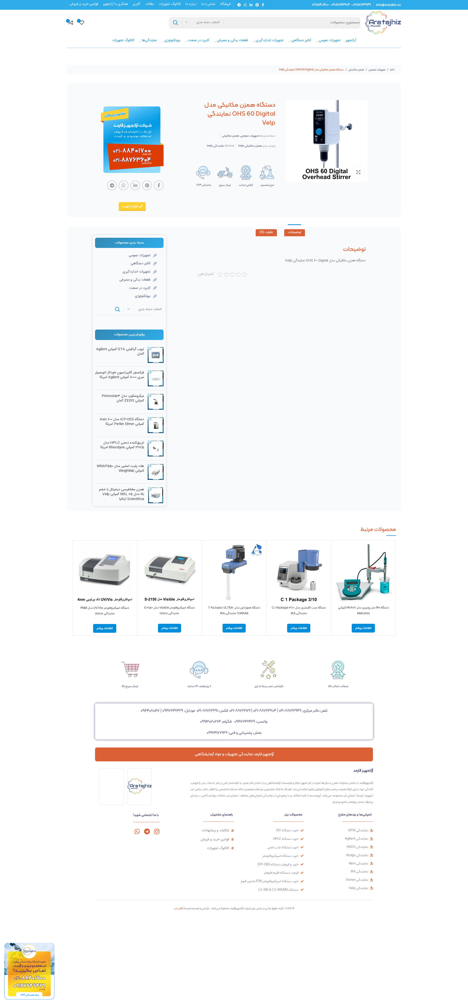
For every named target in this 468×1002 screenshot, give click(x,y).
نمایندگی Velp (215, 145)
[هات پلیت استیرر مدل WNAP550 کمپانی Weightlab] (156, 472)
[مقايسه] (337, 550)
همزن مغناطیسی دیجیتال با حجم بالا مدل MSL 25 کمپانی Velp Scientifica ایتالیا (121, 494)
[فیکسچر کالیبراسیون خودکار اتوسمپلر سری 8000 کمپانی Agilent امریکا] (156, 378)
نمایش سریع (337, 561)
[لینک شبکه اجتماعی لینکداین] (251, 5)
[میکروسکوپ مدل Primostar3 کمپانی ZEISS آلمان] (156, 402)
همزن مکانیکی (356, 69)
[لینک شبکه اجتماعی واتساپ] (245, 5)
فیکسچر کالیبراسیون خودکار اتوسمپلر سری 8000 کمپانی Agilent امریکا (119, 375)
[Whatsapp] (137, 831)
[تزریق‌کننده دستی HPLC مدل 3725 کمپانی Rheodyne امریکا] (156, 448)
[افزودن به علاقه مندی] (337, 572)
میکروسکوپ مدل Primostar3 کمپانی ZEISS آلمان (123, 398)
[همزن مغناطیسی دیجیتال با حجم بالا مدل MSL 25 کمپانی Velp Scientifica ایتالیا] (156, 495)
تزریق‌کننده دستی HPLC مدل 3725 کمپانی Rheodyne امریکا (122, 445)
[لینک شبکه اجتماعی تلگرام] (239, 5)
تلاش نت (179, 908)
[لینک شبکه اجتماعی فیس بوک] (262, 5)
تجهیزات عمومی (376, 69)
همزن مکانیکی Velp (250, 145)
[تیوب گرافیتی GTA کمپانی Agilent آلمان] (156, 355)
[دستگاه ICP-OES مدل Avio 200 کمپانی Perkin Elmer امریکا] (156, 425)
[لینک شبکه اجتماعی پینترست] (257, 5)
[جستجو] (175, 22)
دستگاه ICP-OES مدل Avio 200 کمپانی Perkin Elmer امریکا (122, 422)
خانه (392, 69)
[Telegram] (147, 831)
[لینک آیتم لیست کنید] (125, 255)
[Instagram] (157, 831)
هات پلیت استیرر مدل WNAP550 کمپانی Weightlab (120, 468)
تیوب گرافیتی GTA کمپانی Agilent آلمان (120, 352)
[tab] (294, 232)
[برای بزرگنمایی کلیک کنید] (358, 172)
